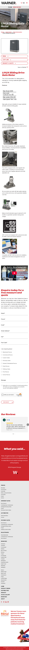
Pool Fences (6, 371)
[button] (1, 424)
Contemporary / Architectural (7, 505)
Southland (3, 583)
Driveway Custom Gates (6, 510)
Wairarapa (3, 565)
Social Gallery (5, 594)
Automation (9, 32)
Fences (3, 485)
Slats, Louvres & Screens (6, 492)
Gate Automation (17, 32)
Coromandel (3, 547)
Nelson (2, 570)
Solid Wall (3, 491)
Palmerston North (4, 562)
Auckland (3, 545)
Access (2, 517)
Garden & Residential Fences (10, 363)
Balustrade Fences (7, 352)
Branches (4, 541)
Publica (21, 649)
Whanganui (3, 560)
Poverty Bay (3, 555)
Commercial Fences (8, 355)
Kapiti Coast (3, 563)
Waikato (2, 548)
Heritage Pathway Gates (6, 526)
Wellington (3, 567)
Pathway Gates (6, 369)
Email (4, 56)
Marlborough (3, 571)
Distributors (5, 590)
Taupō (2, 553)
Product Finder (5, 588)
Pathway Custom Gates (6, 529)
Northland (3, 543)
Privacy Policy (23, 647)
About (3, 598)
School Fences (6, 374)
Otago (2, 576)
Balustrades (5, 532)
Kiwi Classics (3, 503)
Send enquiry (6, 402)
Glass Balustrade (4, 535)
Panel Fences (6, 366)
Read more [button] (9, 429)
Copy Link (6, 59)
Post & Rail (3, 494)
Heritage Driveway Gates (6, 506)
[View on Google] (4, 420)
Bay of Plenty (4, 550)
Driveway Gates (6, 360)
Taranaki (3, 558)
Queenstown (3, 580)
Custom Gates (6, 357)
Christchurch (3, 575)
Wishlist (3, 592)
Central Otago (4, 578)
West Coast (3, 573)
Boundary (3, 487)
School (2, 497)
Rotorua (2, 552)
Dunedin (3, 581)
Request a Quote (8, 63)
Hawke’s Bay (3, 557)
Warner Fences (10, 647)
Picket (2, 496)
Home (2, 32)
